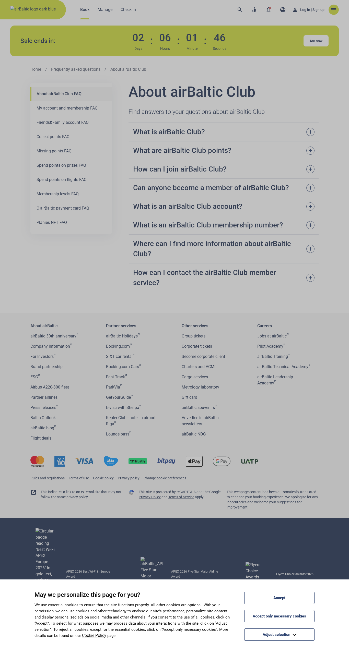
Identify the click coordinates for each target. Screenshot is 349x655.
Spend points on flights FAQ (62, 179)
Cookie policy (103, 478)
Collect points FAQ (53, 136)
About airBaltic (43, 325)
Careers (264, 325)
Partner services (121, 325)
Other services (195, 325)
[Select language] (283, 10)
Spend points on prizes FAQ (61, 165)
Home (35, 69)
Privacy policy (128, 478)
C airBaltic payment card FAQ (63, 208)
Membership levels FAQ (58, 193)
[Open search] (240, 10)
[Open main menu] (334, 10)
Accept (279, 598)
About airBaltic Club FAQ (59, 93)
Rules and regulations (47, 478)
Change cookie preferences (165, 478)
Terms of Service (181, 497)
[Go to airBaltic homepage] (33, 9)
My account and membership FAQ (67, 108)
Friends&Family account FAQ (63, 122)
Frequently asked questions (75, 69)
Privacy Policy (150, 497)
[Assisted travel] (254, 10)
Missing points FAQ (54, 151)
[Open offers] (268, 10)
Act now (316, 41)
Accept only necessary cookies (279, 616)
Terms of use (79, 478)
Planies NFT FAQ (52, 222)
